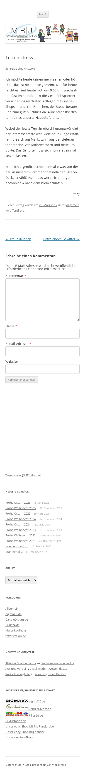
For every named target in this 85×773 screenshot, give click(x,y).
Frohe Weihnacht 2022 (20, 535)
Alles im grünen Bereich (50, 674)
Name (11, 326)
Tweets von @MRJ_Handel (23, 475)
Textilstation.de (15, 721)
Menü (42, 14)
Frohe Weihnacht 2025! (20, 508)
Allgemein (72, 205)
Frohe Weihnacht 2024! (20, 519)
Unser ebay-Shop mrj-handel (24, 732)
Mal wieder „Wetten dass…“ (50, 669)
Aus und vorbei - (16, 669)
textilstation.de (15, 636)
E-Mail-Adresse (18, 343)
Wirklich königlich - (17, 674)
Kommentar (15, 275)
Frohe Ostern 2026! (18, 502)
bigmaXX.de (13, 614)
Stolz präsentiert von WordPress (45, 765)
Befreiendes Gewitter (61, 239)
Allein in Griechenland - (20, 663)
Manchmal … (14, 552)
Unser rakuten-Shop (19, 737)
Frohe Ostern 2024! (18, 524)
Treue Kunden (18, 239)
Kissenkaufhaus (16, 630)
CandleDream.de (16, 619)
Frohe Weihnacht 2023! (20, 530)
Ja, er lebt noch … (16, 546)
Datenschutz (13, 765)
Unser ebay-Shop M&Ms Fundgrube (29, 726)
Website (11, 361)
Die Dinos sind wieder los (57, 663)
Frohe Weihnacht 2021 (20, 541)
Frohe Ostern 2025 (17, 513)
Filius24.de (12, 625)
